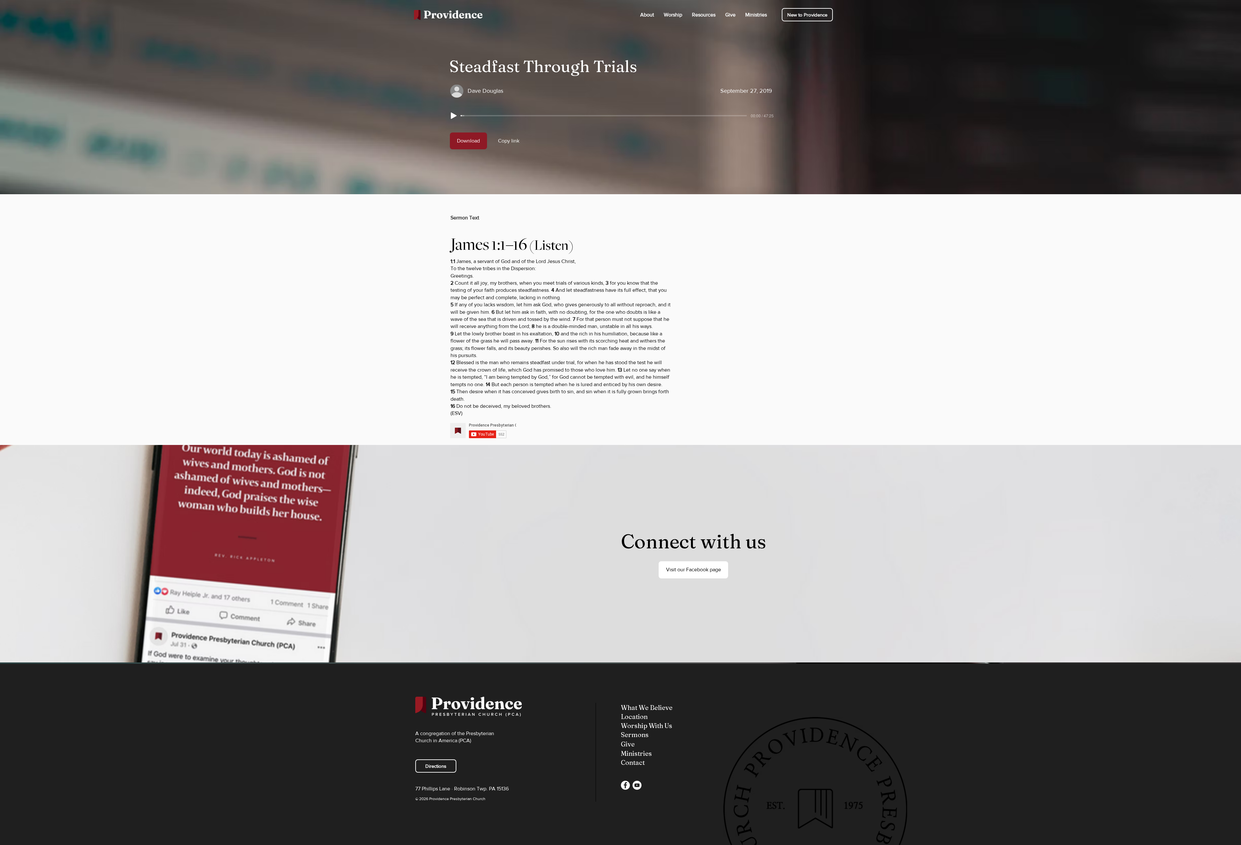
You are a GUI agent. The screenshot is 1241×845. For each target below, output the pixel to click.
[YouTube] (637, 785)
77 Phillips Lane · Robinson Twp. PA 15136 (462, 788)
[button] (647, 14)
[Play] (454, 115)
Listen (551, 245)
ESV (456, 413)
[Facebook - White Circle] (625, 785)
